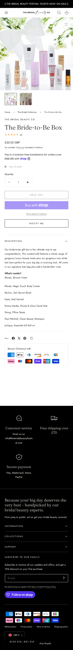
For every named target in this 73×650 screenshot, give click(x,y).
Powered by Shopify (42, 643)
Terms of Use (36, 586)
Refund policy (10, 626)
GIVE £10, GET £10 (22, 641)
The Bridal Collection (27, 112)
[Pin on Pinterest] (24, 338)
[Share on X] (19, 338)
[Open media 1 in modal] (66, 24)
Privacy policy (26, 626)
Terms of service (43, 626)
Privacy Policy (50, 586)
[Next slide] (68, 4)
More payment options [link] (36, 213)
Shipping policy (61, 626)
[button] (6, 12)
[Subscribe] (63, 578)
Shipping (20, 147)
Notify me (36, 223)
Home (7, 112)
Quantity (9, 174)
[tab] (11, 99)
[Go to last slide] (5, 4)
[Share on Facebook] (13, 338)
